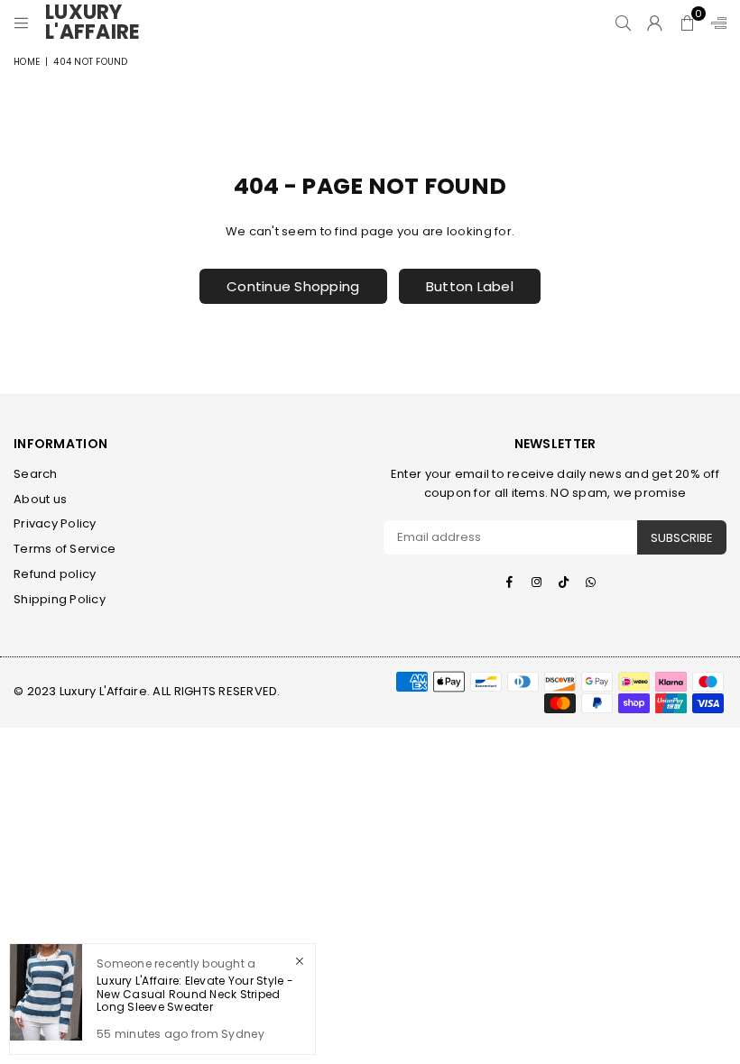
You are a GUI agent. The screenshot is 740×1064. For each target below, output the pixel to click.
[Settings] (714, 22)
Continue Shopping (293, 286)
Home (27, 62)
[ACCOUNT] (655, 22)
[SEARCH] (623, 22)
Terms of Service (65, 548)
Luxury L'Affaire (99, 22)
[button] (687, 22)
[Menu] (21, 22)
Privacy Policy (55, 523)
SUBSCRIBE (682, 537)
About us (40, 499)
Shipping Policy (60, 599)
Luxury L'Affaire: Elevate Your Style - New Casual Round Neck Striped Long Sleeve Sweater (195, 993)
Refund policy (55, 573)
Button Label (469, 286)
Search (36, 473)
